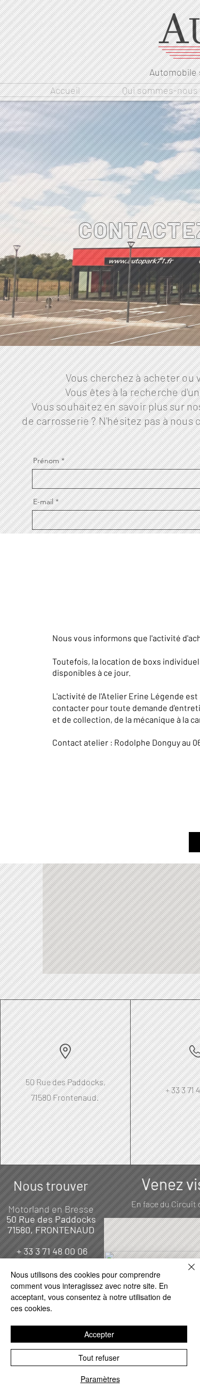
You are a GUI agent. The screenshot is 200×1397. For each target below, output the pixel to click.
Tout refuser (98, 1357)
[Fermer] (185, 1273)
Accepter (99, 1334)
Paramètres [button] (100, 1379)
